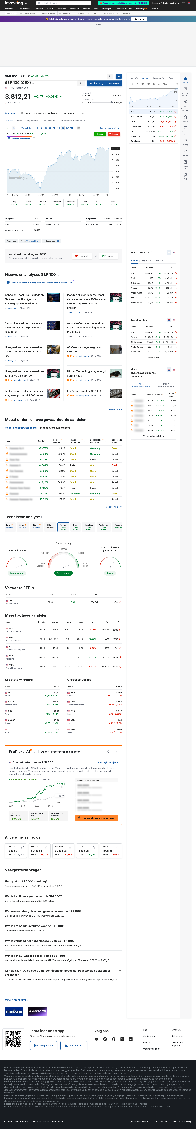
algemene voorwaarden (139, 1121)
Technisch (67, 113)
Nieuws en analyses (46, 113)
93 (58, 241)
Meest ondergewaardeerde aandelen (143, 373)
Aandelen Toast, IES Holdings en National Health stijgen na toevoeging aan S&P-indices (24, 299)
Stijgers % (146, 260)
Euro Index (135, 141)
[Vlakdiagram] (13, 128)
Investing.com (11, 308)
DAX (133, 131)
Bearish (84, 256)
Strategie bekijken (108, 762)
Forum (81, 113)
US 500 (134, 121)
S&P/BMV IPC (61, 846)
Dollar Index (136, 136)
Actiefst (134, 260)
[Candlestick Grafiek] (8, 128)
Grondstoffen (159, 78)
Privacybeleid (161, 1121)
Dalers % (159, 260)
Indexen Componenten (27, 120)
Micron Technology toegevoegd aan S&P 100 (86, 373)
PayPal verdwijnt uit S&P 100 (84, 391)
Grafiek (25, 113)
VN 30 (81, 846)
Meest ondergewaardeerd (141, 385)
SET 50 (106, 846)
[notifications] (183, 2)
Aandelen (173, 78)
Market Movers (140, 252)
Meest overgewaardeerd (166, 385)
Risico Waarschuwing (182, 1121)
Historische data (49, 120)
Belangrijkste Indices (47, 13)
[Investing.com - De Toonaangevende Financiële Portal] (17, 3)
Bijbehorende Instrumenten (72, 120)
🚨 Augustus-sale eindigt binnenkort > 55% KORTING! (123, 3)
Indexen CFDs (94, 13)
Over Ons (176, 1030)
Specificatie (127, 13)
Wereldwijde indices (111, 13)
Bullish (111, 256)
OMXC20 (12, 846)
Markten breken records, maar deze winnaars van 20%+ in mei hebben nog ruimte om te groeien (86, 301)
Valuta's (134, 78)
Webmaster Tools (151, 1048)
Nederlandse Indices (27, 13)
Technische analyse (22, 517)
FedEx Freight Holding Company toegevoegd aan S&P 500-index (24, 393)
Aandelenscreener (123, 9)
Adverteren (177, 1036)
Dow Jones (136, 126)
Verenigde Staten (32, 241)
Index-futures (80, 13)
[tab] (9, 527)
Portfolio (147, 1042)
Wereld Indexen (65, 13)
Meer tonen (115, 409)
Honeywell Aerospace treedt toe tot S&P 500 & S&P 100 (24, 373)
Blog (145, 1030)
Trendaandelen (140, 320)
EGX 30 (34, 846)
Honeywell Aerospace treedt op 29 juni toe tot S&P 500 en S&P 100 (24, 351)
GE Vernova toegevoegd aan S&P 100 (84, 349)
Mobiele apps (150, 1036)
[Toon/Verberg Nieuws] (78, 128)
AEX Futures (136, 116)
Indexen (10, 13)
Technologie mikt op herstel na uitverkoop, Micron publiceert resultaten (23, 327)
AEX (132, 112)
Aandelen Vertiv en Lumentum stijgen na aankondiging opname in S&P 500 (86, 327)
